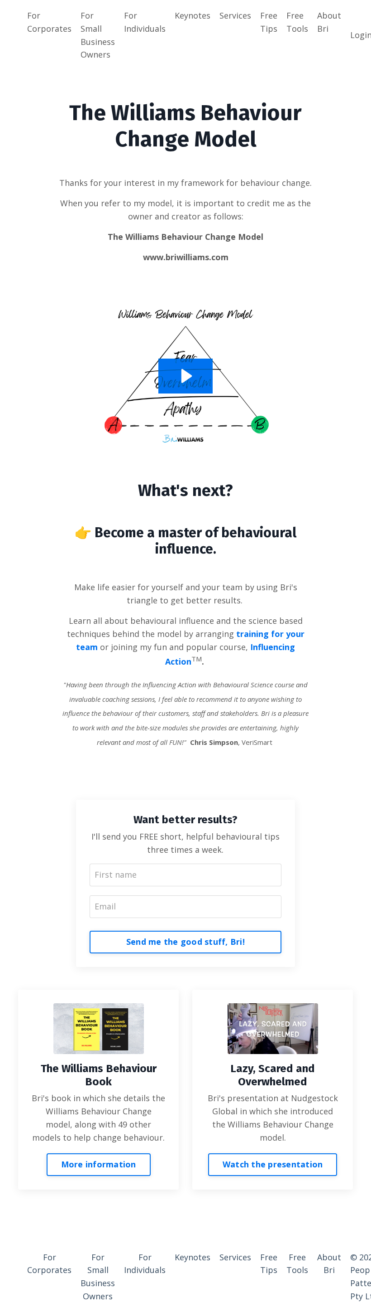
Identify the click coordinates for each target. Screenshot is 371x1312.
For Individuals (145, 22)
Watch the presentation (273, 1164)
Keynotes (192, 15)
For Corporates (49, 22)
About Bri (329, 22)
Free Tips (268, 22)
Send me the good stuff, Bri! (185, 941)
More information (98, 1164)
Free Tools (297, 22)
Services (235, 15)
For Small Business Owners (98, 35)
